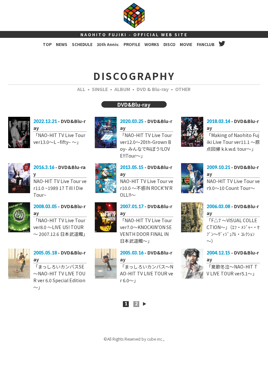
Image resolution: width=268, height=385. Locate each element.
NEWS (61, 44)
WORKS (151, 44)
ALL (81, 89)
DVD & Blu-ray (153, 89)
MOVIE (186, 44)
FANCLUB (205, 44)
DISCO (169, 44)
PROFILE (132, 44)
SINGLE (100, 89)
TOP (47, 44)
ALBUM (122, 89)
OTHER (183, 89)
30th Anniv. (108, 44)
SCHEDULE (82, 44)
